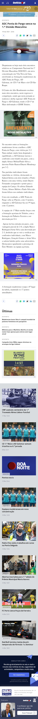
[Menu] (3, 3)
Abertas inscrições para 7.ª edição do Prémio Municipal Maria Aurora (18, 578)
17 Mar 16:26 (6, 416)
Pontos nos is (8, 477)
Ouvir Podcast (27, 713)
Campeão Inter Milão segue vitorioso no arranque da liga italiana (16, 343)
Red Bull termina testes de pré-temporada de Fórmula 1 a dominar (17, 643)
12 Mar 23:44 (6, 481)
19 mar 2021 (8, 32)
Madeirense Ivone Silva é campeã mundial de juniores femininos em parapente (18, 320)
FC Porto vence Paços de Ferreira (16, 610)
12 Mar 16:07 (6, 583)
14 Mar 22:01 (6, 614)
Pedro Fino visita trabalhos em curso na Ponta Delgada (18, 544)
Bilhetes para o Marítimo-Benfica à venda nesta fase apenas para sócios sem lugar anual (17, 332)
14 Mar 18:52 (6, 648)
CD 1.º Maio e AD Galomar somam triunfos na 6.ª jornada (16, 445)
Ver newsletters (19, 675)
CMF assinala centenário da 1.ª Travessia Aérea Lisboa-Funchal (16, 411)
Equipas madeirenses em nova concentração (15, 510)
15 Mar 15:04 (6, 549)
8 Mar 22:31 (5, 450)
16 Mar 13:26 (6, 515)
